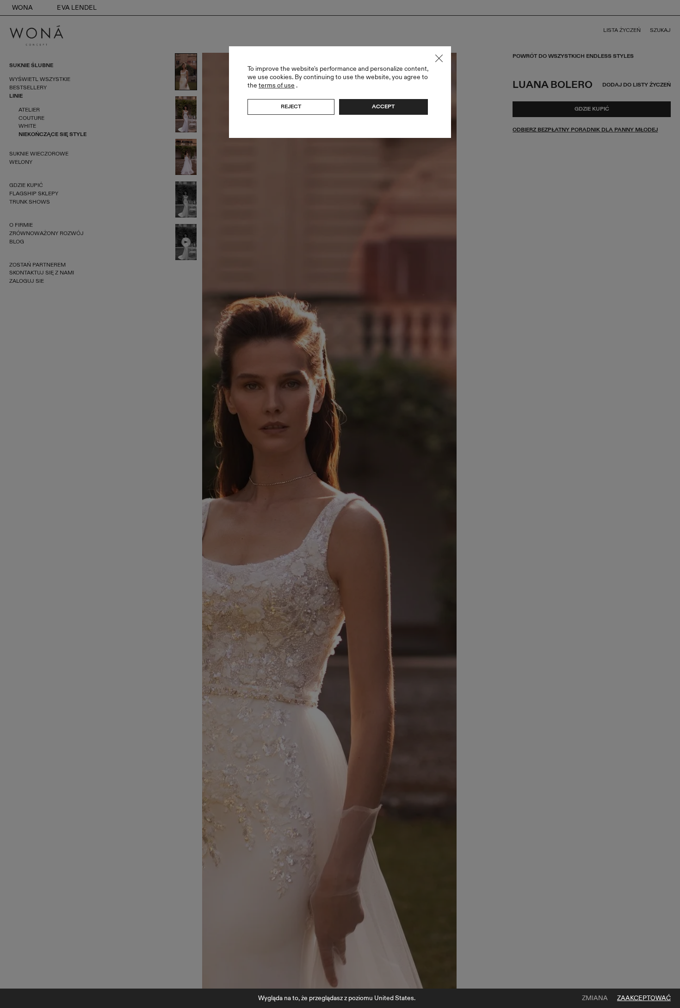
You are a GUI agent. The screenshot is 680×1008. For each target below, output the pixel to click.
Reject (291, 106)
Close (439, 58)
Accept (383, 106)
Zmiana (595, 998)
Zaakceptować (644, 998)
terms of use (277, 85)
